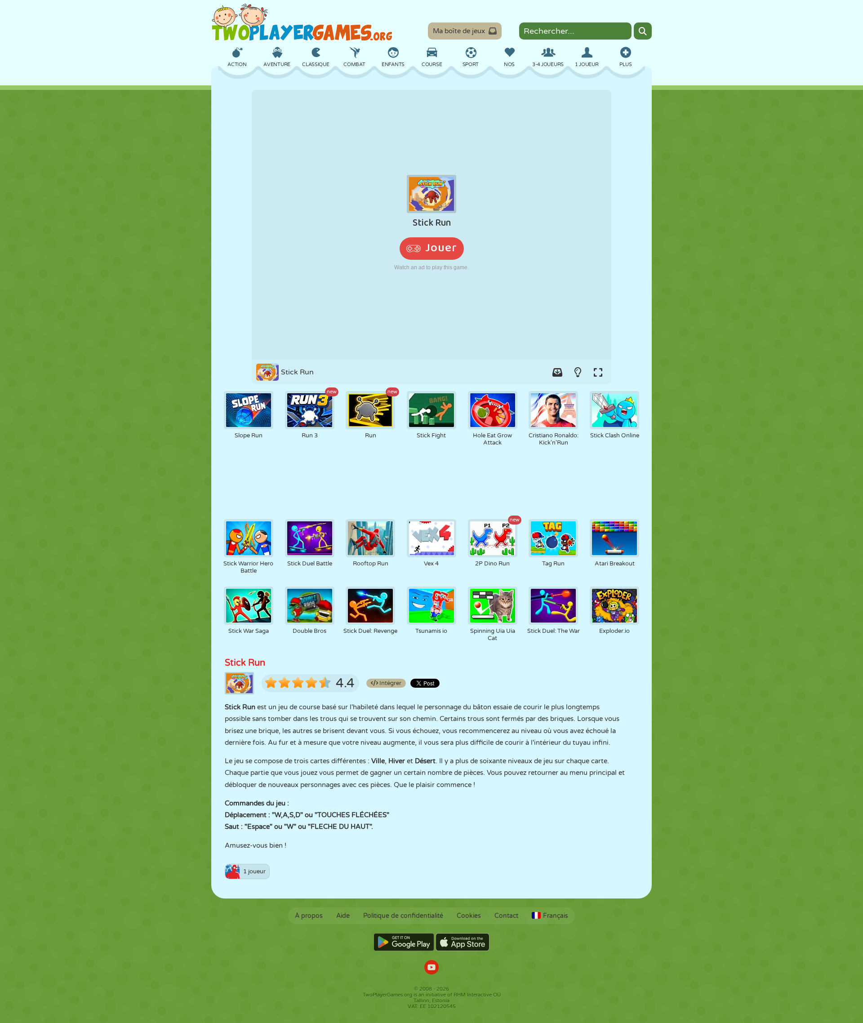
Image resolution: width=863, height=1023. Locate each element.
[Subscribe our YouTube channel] (431, 968)
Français (555, 916)
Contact (506, 916)
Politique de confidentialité (403, 916)
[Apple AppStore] (462, 942)
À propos (309, 916)
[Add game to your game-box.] (557, 372)
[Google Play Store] (404, 942)
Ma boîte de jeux (459, 31)
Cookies (469, 916)
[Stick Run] (431, 225)
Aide (343, 916)
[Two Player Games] (302, 22)
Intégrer (389, 683)
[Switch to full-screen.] (598, 372)
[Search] (643, 31)
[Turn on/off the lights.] (578, 372)
